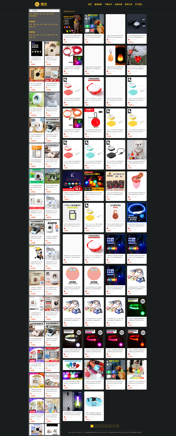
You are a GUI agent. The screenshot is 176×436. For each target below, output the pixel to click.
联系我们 (139, 432)
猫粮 (40, 14)
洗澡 (56, 24)
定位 (44, 14)
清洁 (41, 24)
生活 (52, 24)
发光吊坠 (72, 11)
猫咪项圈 (35, 14)
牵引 (34, 27)
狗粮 (48, 14)
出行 (34, 37)
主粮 (30, 24)
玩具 (38, 24)
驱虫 (30, 14)
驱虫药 (52, 14)
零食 (34, 24)
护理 (49, 24)
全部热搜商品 (33, 16)
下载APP (108, 4)
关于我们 (138, 4)
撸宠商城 (98, 4)
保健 (45, 24)
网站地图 (134, 432)
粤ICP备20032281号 (103, 432)
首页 (90, 4)
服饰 (30, 27)
